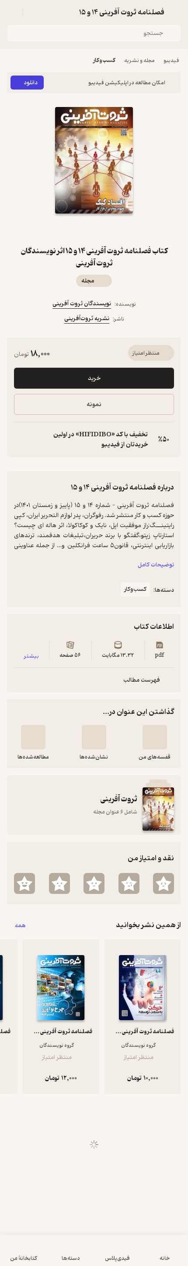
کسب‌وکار (104, 60)
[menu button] (12, 12)
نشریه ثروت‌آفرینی (86, 318)
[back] (175, 12)
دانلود (31, 82)
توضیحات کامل (156, 564)
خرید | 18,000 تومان (94, 1255)
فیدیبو (171, 60)
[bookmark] (115, 229)
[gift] (94, 229)
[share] (73, 229)
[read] (33, 737)
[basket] (33, 12)
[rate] (163, 883)
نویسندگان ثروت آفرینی (81, 303)
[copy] (21, 440)
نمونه (94, 404)
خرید (94, 378)
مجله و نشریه (139, 60)
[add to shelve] (155, 737)
